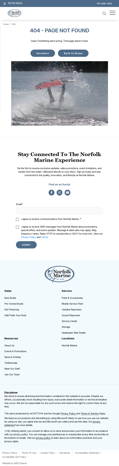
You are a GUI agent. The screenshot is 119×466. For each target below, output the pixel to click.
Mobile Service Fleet (72, 303)
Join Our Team (12, 374)
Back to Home (73, 53)
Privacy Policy (28, 237)
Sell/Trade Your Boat (15, 315)
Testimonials (10, 362)
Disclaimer (65, 452)
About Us (9, 345)
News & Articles (12, 357)
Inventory (42, 53)
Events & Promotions (15, 351)
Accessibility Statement (87, 452)
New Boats (10, 297)
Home (6, 24)
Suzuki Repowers (71, 315)
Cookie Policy (47, 452)
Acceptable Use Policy (14, 456)
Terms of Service (90, 413)
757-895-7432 (104, 3)
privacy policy (43, 437)
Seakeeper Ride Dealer (74, 332)
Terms (44, 237)
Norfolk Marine (69, 345)
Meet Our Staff (12, 368)
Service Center (69, 321)
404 (14, 24)
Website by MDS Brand (14, 463)
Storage (66, 326)
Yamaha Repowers (72, 309)
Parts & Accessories (72, 297)
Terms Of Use (29, 452)
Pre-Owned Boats (13, 303)
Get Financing (11, 309)
